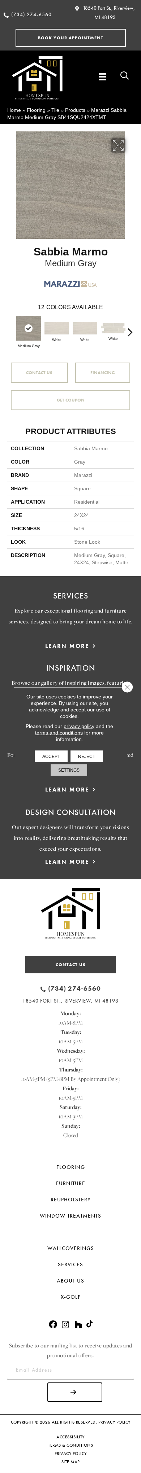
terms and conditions (59, 732)
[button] (71, 38)
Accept (51, 756)
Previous (10, 328)
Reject (86, 756)
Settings (69, 769)
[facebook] (53, 1324)
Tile (55, 110)
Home (14, 110)
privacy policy (79, 726)
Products (75, 110)
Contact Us (39, 373)
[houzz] (78, 1324)
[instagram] (65, 1324)
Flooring (36, 110)
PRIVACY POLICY (114, 1422)
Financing (102, 373)
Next (130, 328)
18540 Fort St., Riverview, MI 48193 (70, 1001)
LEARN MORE (67, 646)
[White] (57, 328)
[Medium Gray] (28, 328)
